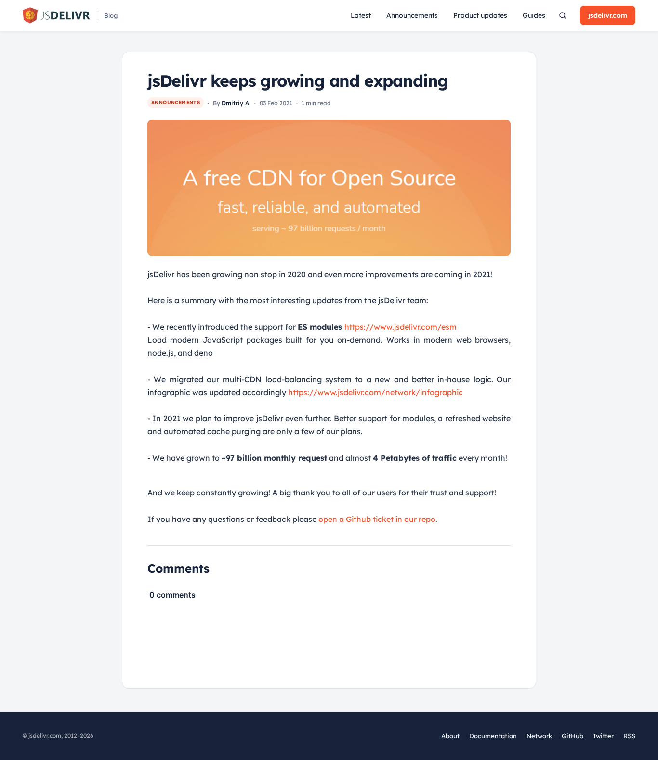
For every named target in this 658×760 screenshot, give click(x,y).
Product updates (480, 15)
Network (539, 736)
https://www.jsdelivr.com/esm (400, 327)
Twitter (603, 736)
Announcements (412, 15)
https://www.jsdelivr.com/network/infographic (375, 392)
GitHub (572, 736)
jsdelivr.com (607, 15)
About (450, 736)
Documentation (493, 736)
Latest (361, 15)
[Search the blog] (562, 15)
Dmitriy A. (236, 103)
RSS (629, 736)
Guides (534, 15)
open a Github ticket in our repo (376, 519)
